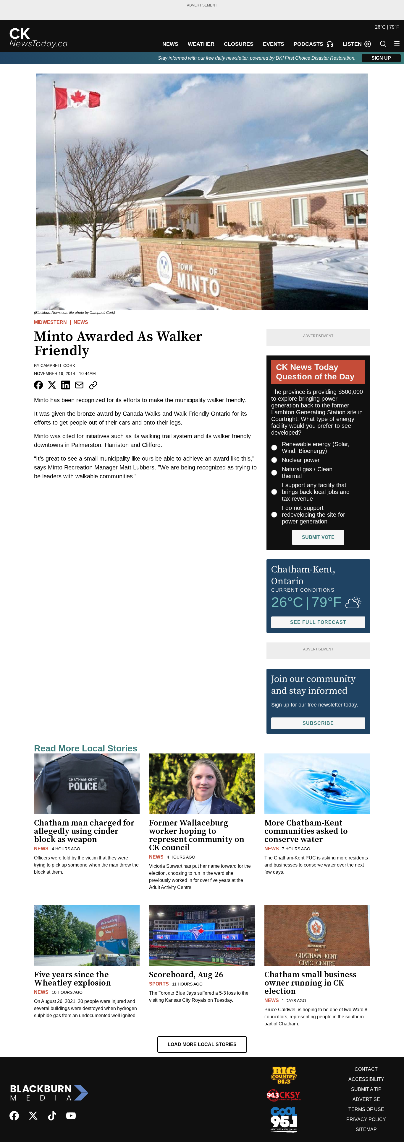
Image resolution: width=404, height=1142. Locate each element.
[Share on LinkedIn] (65, 385)
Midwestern (50, 322)
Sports (159, 983)
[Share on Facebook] (38, 385)
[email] (79, 385)
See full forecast (318, 622)
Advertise (366, 1099)
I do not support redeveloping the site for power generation (313, 515)
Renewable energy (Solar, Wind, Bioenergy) (316, 447)
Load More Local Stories (202, 1044)
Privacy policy (366, 1119)
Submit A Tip (366, 1089)
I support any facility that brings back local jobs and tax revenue (316, 492)
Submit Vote (318, 537)
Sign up (381, 58)
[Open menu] (397, 44)
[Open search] (383, 44)
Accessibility (366, 1079)
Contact (366, 1069)
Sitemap (366, 1129)
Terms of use (366, 1109)
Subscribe (318, 723)
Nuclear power (301, 460)
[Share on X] (52, 385)
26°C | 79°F (387, 27)
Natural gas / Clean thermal (307, 472)
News (81, 322)
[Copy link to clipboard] (93, 385)
